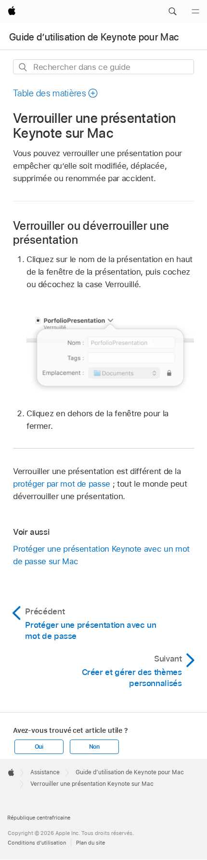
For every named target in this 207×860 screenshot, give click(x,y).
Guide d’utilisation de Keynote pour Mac (94, 37)
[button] (172, 11)
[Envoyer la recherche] (23, 67)
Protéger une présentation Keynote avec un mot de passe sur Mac (101, 555)
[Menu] (195, 11)
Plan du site (90, 842)
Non (94, 746)
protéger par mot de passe (61, 484)
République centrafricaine (38, 817)
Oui (39, 746)
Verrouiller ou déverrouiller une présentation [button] (91, 233)
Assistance (45, 772)
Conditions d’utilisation (37, 842)
